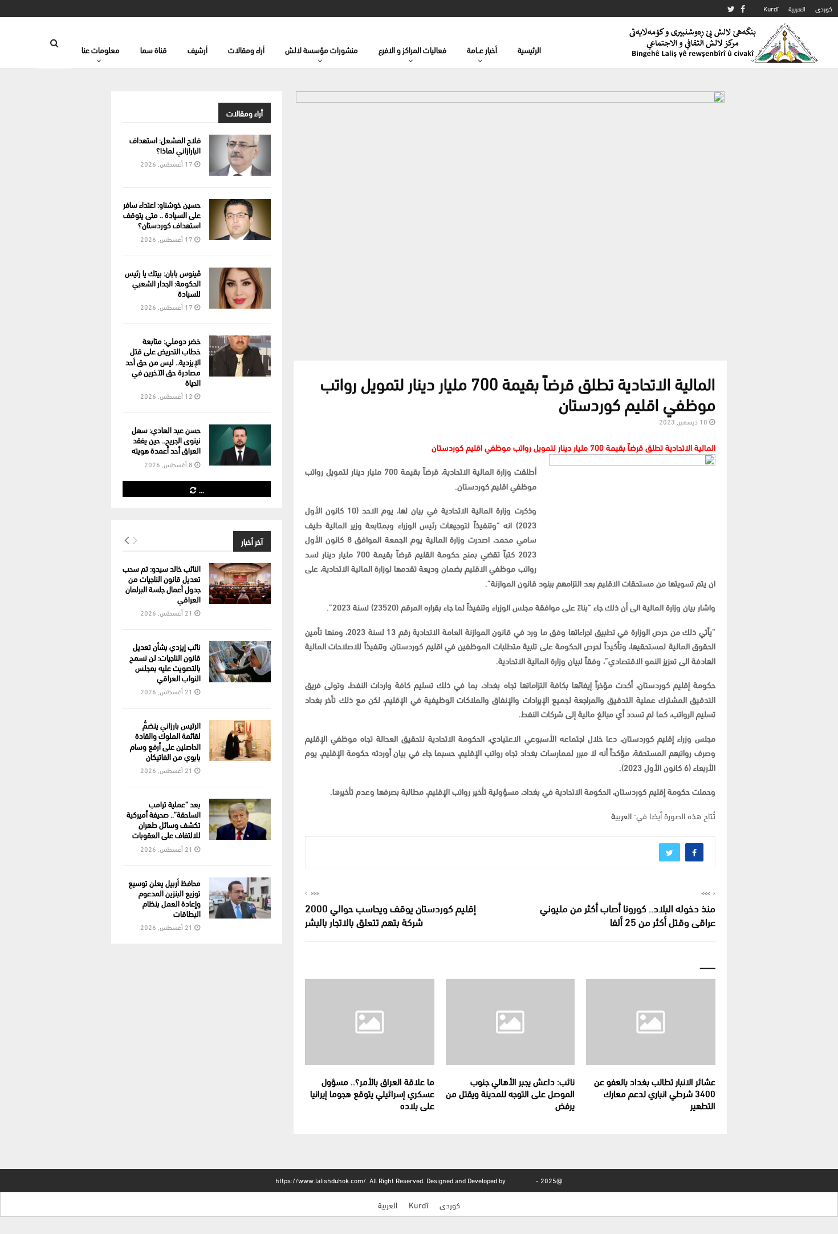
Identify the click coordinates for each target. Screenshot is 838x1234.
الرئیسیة (529, 49)
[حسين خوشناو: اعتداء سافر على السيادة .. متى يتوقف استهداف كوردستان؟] (240, 219)
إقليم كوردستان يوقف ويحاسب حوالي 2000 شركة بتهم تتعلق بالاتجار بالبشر (390, 914)
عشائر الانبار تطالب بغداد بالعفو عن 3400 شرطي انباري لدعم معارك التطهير (654, 1092)
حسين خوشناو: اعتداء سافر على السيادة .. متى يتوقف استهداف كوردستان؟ (162, 214)
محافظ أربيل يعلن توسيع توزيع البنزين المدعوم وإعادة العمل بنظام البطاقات (164, 898)
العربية (797, 8)
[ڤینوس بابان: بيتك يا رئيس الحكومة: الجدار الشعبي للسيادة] (240, 288)
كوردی (823, 8)
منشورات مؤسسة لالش (321, 49)
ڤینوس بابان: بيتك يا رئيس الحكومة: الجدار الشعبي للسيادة (163, 282)
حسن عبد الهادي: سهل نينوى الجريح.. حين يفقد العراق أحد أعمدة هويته (166, 439)
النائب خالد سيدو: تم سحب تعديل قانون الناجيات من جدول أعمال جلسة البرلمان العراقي (162, 583)
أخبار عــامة (482, 49)
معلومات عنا (101, 49)
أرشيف (198, 49)
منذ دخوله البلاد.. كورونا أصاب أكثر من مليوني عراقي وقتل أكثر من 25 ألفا (627, 914)
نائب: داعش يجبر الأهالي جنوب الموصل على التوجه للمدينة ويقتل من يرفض (510, 1092)
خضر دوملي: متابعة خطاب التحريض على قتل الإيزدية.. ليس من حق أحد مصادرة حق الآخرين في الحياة (163, 361)
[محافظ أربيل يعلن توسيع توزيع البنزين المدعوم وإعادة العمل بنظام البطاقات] (240, 898)
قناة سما (153, 49)
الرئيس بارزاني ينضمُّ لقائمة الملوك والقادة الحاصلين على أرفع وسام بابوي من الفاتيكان (165, 740)
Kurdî (771, 8)
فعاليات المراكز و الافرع (412, 49)
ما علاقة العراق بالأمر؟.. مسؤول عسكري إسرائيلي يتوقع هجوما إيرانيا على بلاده (372, 1092)
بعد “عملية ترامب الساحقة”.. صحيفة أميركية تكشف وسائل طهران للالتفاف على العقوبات (164, 819)
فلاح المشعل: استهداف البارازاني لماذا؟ (165, 144)
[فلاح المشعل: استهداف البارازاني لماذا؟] (240, 155)
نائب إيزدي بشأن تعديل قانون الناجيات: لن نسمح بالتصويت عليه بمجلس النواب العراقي (165, 661)
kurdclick (520, 1180)
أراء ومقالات (246, 49)
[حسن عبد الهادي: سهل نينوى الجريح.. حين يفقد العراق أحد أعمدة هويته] (240, 445)
